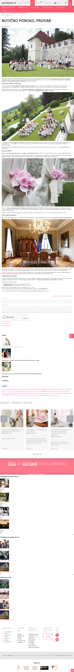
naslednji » (69, 296)
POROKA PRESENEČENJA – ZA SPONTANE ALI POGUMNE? (12, 431)
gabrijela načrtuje (61, 391)
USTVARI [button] (29, 463)
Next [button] (70, 418)
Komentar (5, 305)
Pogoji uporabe (19, 655)
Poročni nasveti (22, 7)
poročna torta (6, 391)
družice (10, 395)
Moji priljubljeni (9, 7)
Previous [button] (4, 418)
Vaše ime (4, 298)
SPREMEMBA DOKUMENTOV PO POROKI (36, 431)
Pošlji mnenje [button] (47, 636)
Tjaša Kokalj (53, 393)
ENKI (71, 655)
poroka (44, 391)
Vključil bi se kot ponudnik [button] (33, 636)
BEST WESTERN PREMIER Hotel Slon (8, 572)
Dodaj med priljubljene (7, 15)
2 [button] (35, 454)
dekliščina (7, 389)
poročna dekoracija (61, 393)
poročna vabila (34, 389)
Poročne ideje (35, 7)
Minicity (1, 549)
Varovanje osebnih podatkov (31, 655)
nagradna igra (25, 391)
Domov (4, 13)
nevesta (13, 389)
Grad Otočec (2, 589)
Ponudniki (26, 3)
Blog (32, 3)
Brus (1, 529)
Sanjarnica (39, 3)
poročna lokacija (26, 393)
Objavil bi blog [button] (32, 645)
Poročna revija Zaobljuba (21, 641)
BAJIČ (1, 502)
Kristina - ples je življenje (5, 560)
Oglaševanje (20, 636)
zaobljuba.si (51, 389)
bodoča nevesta (37, 395)
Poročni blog (61, 296)
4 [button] (40, 454)
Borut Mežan (2, 609)
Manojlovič (2, 488)
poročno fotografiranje (59, 389)
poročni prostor (13, 391)
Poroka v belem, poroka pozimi (8, 358)
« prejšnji (54, 296)
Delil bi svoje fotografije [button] (32, 639)
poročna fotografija (56, 395)
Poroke (20, 3)
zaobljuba (18, 391)
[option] (12, 429)
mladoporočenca (41, 393)
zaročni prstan (48, 393)
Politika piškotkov (44, 655)
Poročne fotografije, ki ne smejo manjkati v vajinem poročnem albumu (61, 432)
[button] (71, 336)
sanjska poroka (19, 389)
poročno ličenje (33, 393)
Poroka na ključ (48, 3)
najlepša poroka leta (18, 393)
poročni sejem (26, 389)
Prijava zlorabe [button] (54, 655)
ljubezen (50, 395)
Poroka (19, 639)
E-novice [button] (19, 637)
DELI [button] (12, 463)
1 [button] (33, 454)
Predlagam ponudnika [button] (31, 643)
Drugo (5, 11)
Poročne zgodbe (48, 7)
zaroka (39, 391)
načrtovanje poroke (33, 391)
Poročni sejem (60, 7)
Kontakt (19, 634)
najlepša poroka (9, 393)
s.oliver (3, 389)
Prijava (58, 3)
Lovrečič (1, 516)
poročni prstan (30, 395)
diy (36, 393)
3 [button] (38, 454)
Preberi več (5, 448)
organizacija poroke (52, 391)
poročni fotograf (43, 389)
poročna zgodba (44, 395)
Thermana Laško (3, 599)
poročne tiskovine (16, 395)
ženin (7, 395)
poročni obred (23, 395)
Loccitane (66, 389)
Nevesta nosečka (5, 371)
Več (71, 396)
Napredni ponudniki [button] (34, 647)
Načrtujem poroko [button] (33, 634)
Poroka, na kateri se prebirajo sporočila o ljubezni (12, 347)
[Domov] (9, 2)
